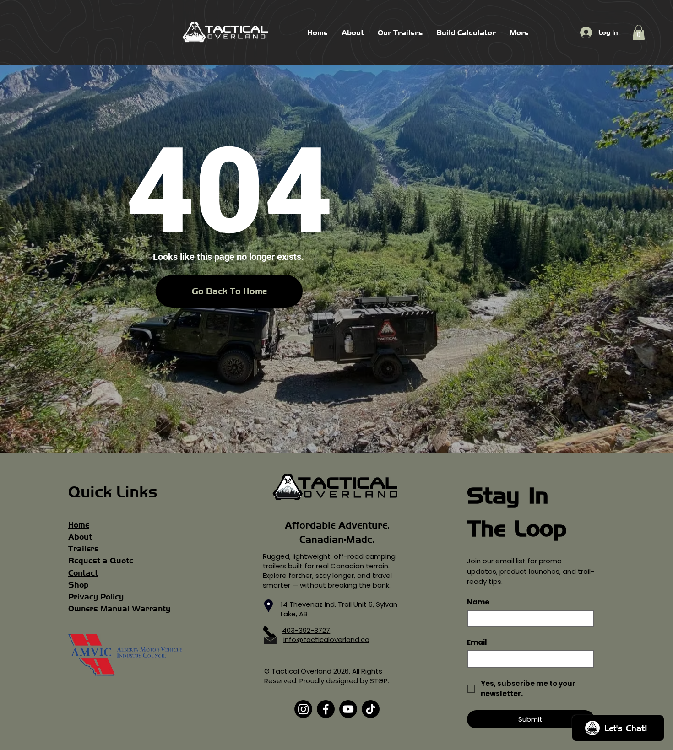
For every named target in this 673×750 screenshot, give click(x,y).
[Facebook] (326, 709)
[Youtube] (348, 709)
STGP (379, 680)
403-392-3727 (306, 630)
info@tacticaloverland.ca (326, 639)
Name (478, 602)
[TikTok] (371, 709)
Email (477, 642)
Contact (83, 573)
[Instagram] (303, 709)
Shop (78, 585)
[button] (638, 32)
